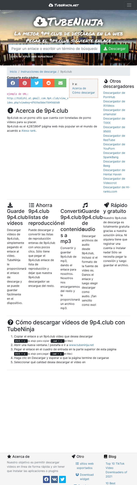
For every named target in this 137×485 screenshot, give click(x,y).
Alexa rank (28, 130)
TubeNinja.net (65, 5)
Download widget (86, 477)
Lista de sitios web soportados (32, 56)
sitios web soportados (85, 466)
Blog (112, 456)
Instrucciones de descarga (38, 71)
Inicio (13, 71)
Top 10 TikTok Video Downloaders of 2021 (116, 470)
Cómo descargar (83, 92)
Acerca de (79, 88)
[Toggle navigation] (129, 5)
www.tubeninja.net (81, 345)
